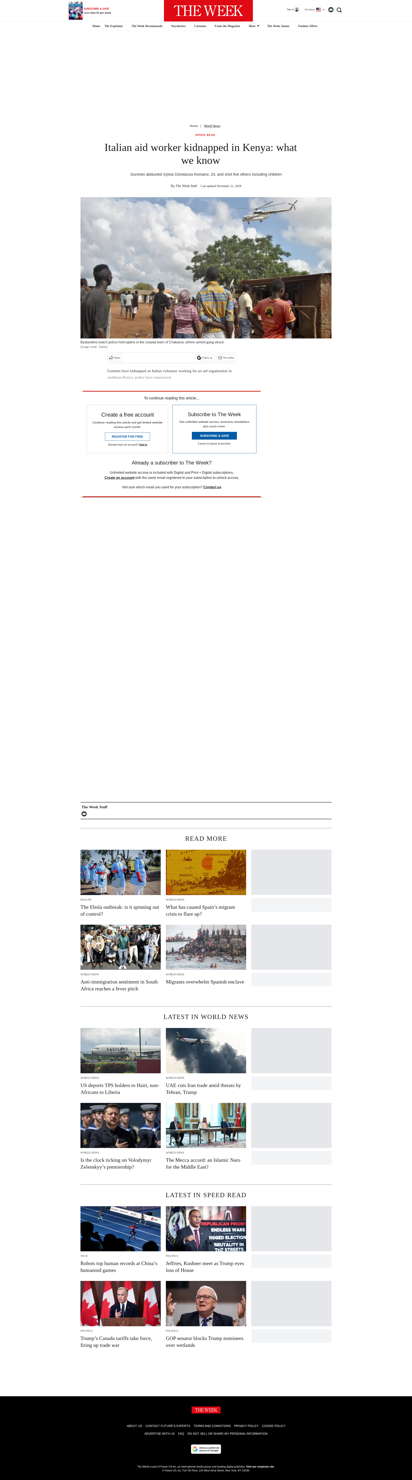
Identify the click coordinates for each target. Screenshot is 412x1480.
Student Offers (307, 26)
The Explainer (114, 26)
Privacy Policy (246, 1426)
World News (212, 126)
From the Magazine (227, 26)
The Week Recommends (147, 26)
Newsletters (178, 26)
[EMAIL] (85, 814)
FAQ (181, 1433)
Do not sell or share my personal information (228, 1433)
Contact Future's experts (167, 1426)
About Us (134, 1426)
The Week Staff (186, 186)
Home (194, 126)
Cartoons (200, 26)
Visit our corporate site (260, 1466)
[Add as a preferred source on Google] (206, 1449)
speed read (205, 135)
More (252, 26)
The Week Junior (278, 26)
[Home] (95, 26)
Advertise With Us (159, 1433)
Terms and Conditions (212, 1426)
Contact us (212, 487)
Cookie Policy (273, 1426)
